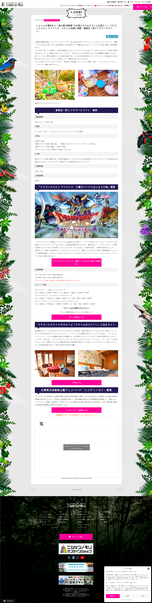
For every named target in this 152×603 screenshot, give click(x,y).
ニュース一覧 (46, 517)
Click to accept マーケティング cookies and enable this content (76, 447)
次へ (119, 489)
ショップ (45, 519)
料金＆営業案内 (63, 519)
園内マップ (129, 5)
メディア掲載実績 (105, 512)
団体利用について (82, 514)
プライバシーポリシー (126, 599)
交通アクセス (123, 2)
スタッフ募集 (103, 522)
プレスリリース (81, 527)
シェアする (113, 36)
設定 (142, 596)
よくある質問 (147, 2)
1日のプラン (120, 5)
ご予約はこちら (76, 382)
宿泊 (112, 5)
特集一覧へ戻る (77, 489)
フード (45, 522)
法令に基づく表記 (105, 517)
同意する (112, 596)
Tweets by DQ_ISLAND (76, 447)
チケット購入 (143, 7)
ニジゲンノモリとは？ (135, 2)
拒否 (127, 596)
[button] (148, 569)
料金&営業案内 (113, 2)
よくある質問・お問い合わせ (85, 519)
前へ (34, 489)
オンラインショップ (102, 5)
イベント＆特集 (77, 5)
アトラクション (66, 5)
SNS (101, 514)
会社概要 (102, 519)
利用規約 (80, 522)
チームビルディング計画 (84, 517)
